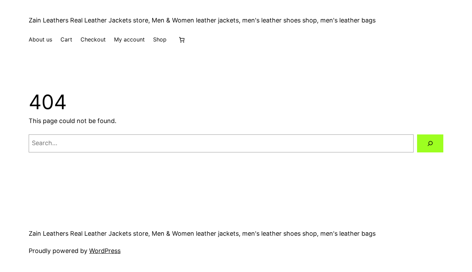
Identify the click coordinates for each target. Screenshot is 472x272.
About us (40, 39)
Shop (160, 39)
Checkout (93, 39)
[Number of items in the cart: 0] (182, 40)
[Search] (430, 143)
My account (129, 39)
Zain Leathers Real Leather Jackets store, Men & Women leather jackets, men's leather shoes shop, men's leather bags (202, 20)
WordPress (105, 250)
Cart (66, 39)
